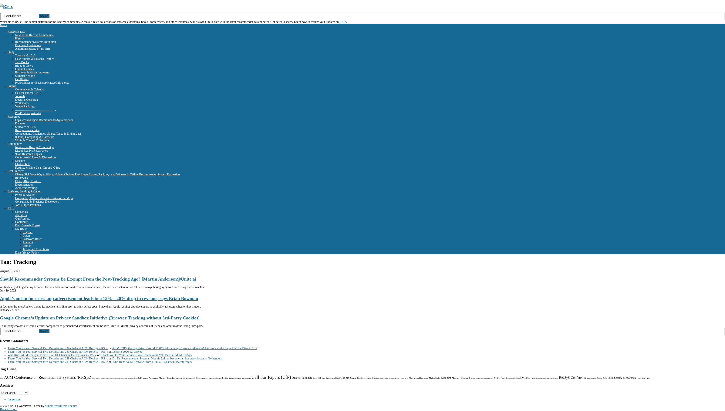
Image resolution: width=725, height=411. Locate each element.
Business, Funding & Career (24, 191)
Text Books (22, 62)
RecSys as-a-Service (27, 130)
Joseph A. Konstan (370, 378)
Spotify (618, 377)
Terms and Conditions (36, 249)
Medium (446, 377)
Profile (27, 245)
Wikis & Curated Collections (32, 140)
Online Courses (24, 69)
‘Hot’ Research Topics (28, 154)
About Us (21, 215)
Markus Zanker (434, 378)
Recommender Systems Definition (35, 41)
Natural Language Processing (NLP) (482, 378)
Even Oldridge (318, 378)
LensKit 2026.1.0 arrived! (127, 351)
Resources (14, 116)
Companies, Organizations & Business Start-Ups (44, 198)
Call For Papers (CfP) (271, 377)
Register (27, 232)
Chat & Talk (22, 164)
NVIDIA (524, 377)
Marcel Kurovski (421, 378)
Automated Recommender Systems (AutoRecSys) (206, 378)
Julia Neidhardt (385, 378)
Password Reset (32, 239)
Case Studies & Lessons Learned (34, 58)
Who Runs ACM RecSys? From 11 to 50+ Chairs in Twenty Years (152, 361)
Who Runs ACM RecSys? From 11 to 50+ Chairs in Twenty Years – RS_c (52, 355)
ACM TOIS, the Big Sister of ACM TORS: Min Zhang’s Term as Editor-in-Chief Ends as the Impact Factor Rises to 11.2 (184, 348)
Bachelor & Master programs (32, 72)
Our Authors (22, 218)
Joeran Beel (356, 377)
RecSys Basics (16, 31)
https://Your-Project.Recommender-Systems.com (44, 120)
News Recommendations (510, 378)
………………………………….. (35, 109)
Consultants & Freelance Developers (37, 201)
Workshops (22, 103)
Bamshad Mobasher (235, 378)
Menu (3, 25)
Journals (20, 96)
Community (15, 143)
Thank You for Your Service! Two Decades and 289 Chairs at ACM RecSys (146, 355)
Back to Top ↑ (8, 409)
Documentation (24, 184)
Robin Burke (602, 378)
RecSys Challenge (552, 378)
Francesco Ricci (333, 378)
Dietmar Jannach (302, 377)
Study (11, 52)
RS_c (342, 21)
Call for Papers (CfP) (27, 92)
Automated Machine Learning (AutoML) (167, 378)
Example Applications (28, 45)
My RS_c (21, 228)
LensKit (403, 378)
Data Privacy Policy (27, 252)
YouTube (646, 378)
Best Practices (16, 171)
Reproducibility (592, 378)
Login (26, 235)
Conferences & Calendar (30, 89)
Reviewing (21, 177)
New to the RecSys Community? (34, 35)
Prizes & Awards (25, 194)
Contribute (21, 222)
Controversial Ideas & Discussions (35, 157)
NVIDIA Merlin (534, 378)
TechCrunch (629, 377)
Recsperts (543, 378)
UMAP (638, 378)
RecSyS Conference (572, 377)
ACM (1, 378)
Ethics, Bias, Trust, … (28, 181)
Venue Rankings (25, 106)
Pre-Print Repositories (28, 113)
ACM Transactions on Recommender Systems (118, 378)
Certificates (22, 79)
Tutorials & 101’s (25, 55)
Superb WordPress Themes (61, 405)
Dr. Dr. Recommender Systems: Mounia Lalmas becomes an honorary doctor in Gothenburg (167, 358)
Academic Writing (26, 188)
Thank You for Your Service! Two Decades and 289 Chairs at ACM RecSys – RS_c (58, 348)
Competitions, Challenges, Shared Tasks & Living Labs (48, 133)
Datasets (20, 123)
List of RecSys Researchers (31, 150)
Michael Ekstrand (461, 377)
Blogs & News (24, 65)
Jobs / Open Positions (28, 205)
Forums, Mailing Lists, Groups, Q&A (37, 167)
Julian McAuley (395, 378)
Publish (12, 86)
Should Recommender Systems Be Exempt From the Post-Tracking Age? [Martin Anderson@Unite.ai (98, 279)
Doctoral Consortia (26, 99)
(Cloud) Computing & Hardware (34, 137)
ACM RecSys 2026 (98, 378)
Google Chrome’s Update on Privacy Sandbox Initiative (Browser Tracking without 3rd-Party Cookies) (100, 317)
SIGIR (610, 378)
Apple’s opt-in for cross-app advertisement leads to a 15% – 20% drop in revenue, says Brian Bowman (99, 298)
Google (344, 377)
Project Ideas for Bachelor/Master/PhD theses (42, 82)
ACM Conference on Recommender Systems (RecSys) (47, 377)
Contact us (21, 211)
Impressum (14, 399)
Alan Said (137, 378)
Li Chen (410, 378)
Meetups (20, 160)
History (19, 38)
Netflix (497, 378)
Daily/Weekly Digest (27, 225)
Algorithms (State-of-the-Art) (32, 48)
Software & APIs (25, 126)
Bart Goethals (246, 378)
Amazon (145, 378)
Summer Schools (25, 75)
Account (28, 242)
